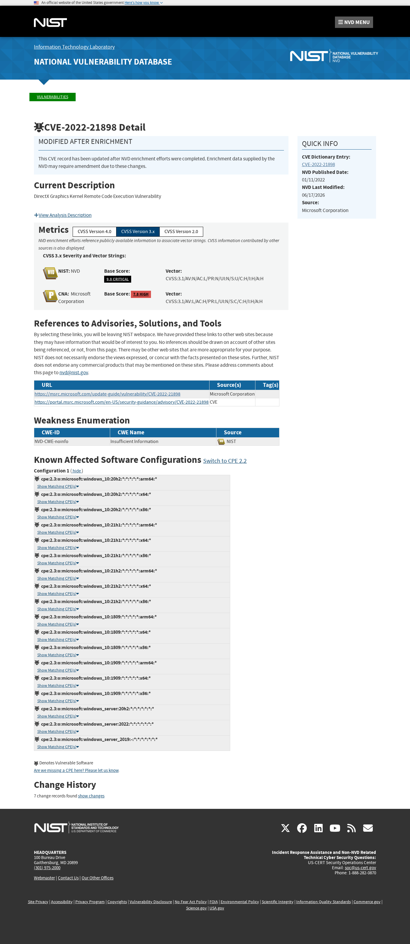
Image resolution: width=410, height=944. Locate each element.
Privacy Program (90, 902)
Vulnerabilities (52, 97)
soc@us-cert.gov (360, 868)
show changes (91, 796)
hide (77, 471)
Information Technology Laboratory (74, 47)
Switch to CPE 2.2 (225, 461)
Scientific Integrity (278, 902)
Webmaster (44, 878)
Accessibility (62, 902)
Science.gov (196, 908)
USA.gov (217, 908)
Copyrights (117, 902)
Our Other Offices (97, 878)
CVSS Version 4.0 (94, 232)
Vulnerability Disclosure (151, 902)
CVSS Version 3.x (138, 232)
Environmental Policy (240, 902)
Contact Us (68, 878)
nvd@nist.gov (73, 372)
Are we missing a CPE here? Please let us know (76, 770)
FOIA (214, 902)
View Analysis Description (65, 215)
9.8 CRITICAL (118, 278)
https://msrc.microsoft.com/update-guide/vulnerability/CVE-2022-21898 (107, 394)
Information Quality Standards (323, 902)
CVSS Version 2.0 (181, 232)
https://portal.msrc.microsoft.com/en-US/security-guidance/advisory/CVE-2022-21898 (122, 402)
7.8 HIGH (141, 294)
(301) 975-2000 (47, 868)
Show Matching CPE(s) (56, 486)
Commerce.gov (367, 902)
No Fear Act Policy (191, 902)
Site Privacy (38, 902)
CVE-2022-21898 (318, 164)
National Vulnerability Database (103, 61)
